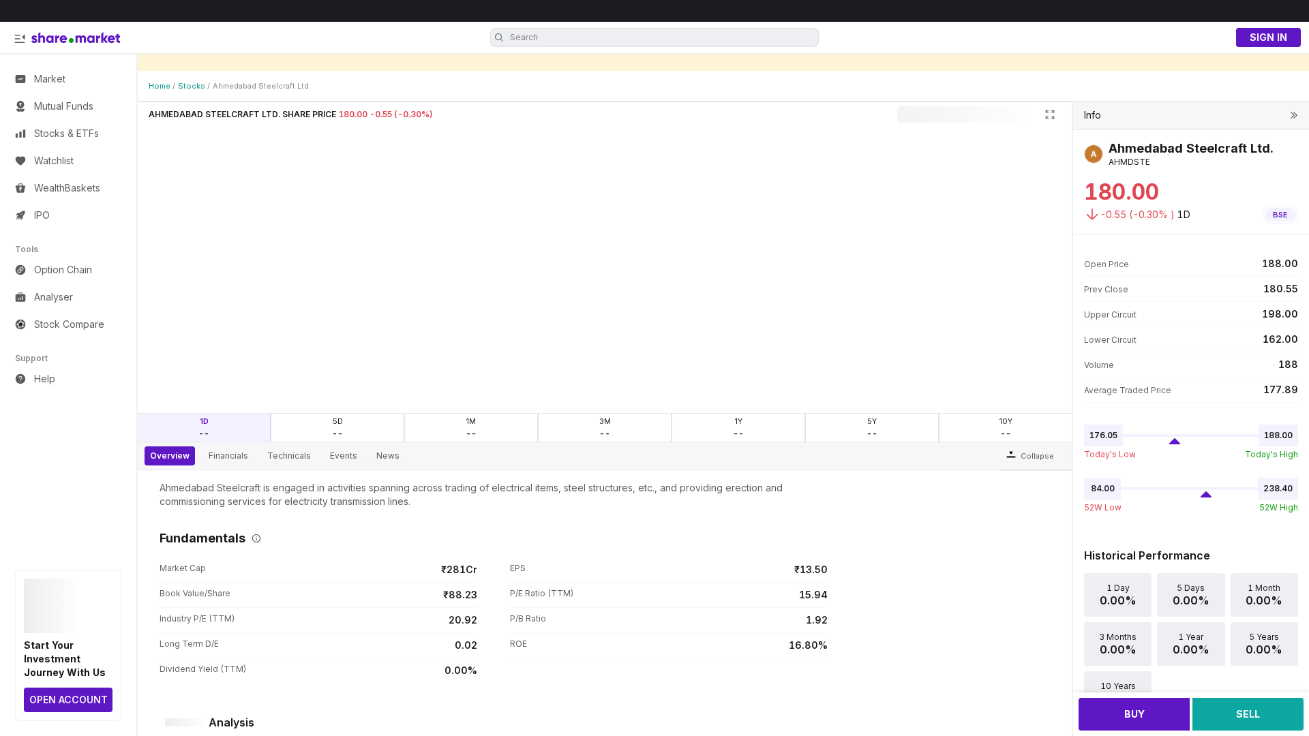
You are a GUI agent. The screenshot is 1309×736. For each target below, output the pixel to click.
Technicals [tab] (289, 455)
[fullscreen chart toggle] (1050, 114)
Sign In (1268, 37)
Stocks (191, 86)
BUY (1134, 714)
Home (159, 86)
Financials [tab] (228, 455)
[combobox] (662, 37)
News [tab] (388, 455)
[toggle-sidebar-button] (20, 39)
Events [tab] (343, 455)
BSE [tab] (1280, 214)
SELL (1248, 714)
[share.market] (75, 37)
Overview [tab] (170, 455)
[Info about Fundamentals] (253, 538)
